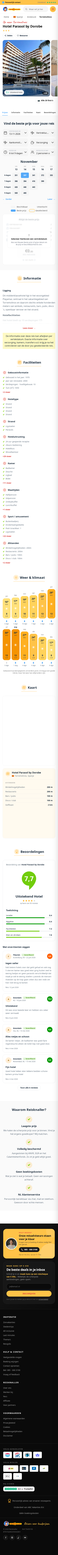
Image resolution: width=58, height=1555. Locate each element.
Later (51, 199)
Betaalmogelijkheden (12, 1431)
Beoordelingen (50, 112)
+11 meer (7, 483)
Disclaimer (8, 1435)
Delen (9, 35)
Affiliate (6, 1400)
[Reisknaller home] (11, 9)
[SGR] (17, 1455)
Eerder (7, 199)
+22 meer (7, 536)
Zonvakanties (9, 1322)
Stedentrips (8, 1326)
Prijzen (5, 112)
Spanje (20, 17)
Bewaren (24, 35)
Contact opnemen (11, 1366)
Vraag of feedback (11, 1374)
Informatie (15, 112)
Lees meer (29, 328)
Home (6, 17)
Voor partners (9, 1405)
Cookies (6, 1427)
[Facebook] (5, 1537)
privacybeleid (43, 1299)
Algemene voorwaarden (14, 1418)
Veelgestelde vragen (12, 1357)
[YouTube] (25, 1537)
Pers (5, 1396)
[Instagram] (12, 1537)
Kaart (38, 112)
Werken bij (8, 1392)
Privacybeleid (9, 1422)
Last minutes (9, 1335)
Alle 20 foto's (45, 100)
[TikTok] (18, 1537)
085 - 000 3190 (30, 1249)
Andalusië (31, 17)
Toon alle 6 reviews (29, 1087)
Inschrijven (29, 1293)
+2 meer (6, 392)
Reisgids (7, 1344)
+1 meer (6, 509)
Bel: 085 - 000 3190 (11, 1370)
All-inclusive (8, 1331)
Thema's (7, 1339)
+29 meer (7, 456)
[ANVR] (7, 1455)
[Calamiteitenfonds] (27, 1455)
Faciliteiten (28, 112)
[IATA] (37, 1455)
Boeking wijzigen (11, 1361)
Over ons (7, 1388)
